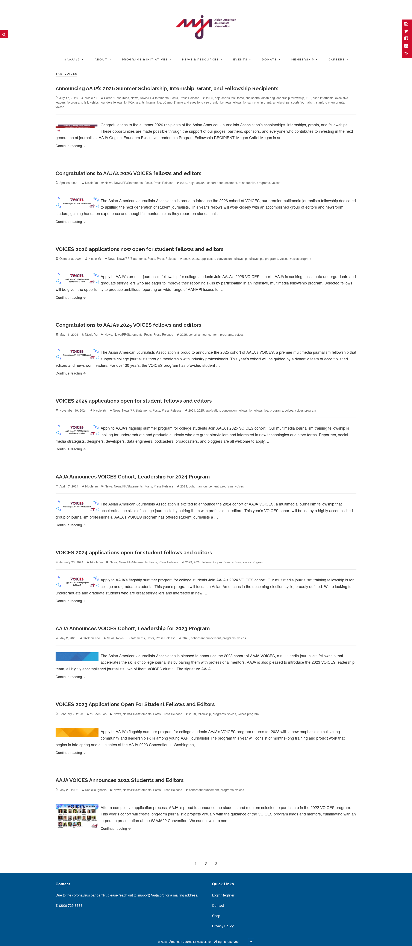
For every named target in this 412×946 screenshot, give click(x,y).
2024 (191, 410)
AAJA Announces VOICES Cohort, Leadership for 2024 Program (133, 477)
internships (153, 102)
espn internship (323, 98)
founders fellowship (113, 102)
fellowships (91, 102)
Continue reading (140, 145)
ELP (308, 98)
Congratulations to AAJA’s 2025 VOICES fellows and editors (128, 325)
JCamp (168, 102)
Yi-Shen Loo (91, 638)
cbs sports (253, 98)
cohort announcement (222, 182)
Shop (216, 915)
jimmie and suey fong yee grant (195, 102)
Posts (174, 98)
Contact (218, 905)
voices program (300, 258)
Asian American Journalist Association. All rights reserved (200, 941)
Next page (349, 863)
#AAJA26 (72, 59)
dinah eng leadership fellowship (282, 98)
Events (240, 59)
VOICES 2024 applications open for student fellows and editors (134, 552)
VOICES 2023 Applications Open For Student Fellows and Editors (135, 704)
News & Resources (200, 59)
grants (140, 102)
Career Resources (116, 98)
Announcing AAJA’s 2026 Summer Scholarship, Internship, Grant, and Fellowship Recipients (167, 88)
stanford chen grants (330, 102)
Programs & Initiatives (145, 59)
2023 (188, 562)
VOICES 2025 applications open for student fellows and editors (134, 401)
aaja (192, 182)
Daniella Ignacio (96, 790)
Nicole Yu (91, 98)
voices (60, 107)
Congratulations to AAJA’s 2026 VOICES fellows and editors (128, 173)
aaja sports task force (229, 98)
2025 (186, 258)
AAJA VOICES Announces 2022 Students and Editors (120, 780)
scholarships (281, 102)
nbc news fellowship (232, 102)
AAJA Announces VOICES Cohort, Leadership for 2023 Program (133, 628)
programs (263, 182)
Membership (302, 59)
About (101, 59)
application (208, 258)
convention (224, 258)
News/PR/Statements (154, 98)
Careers (337, 59)
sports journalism (302, 102)
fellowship (240, 258)
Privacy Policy (223, 925)
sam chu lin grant (259, 102)
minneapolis (247, 182)
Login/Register (223, 895)
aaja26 (201, 182)
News (134, 98)
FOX (131, 102)
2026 (209, 98)
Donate (269, 59)
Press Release (189, 98)
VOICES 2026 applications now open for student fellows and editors (140, 249)
